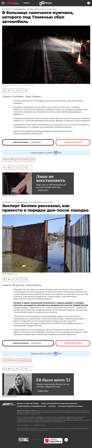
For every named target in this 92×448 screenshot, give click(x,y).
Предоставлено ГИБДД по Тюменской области (18, 85)
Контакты (52, 406)
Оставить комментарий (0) (73, 142)
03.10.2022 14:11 (7, 9)
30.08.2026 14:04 (7, 202)
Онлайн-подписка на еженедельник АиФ (31, 406)
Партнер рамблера (36, 439)
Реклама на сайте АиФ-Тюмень (28, 403)
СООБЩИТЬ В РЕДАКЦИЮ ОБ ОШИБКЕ (70, 406)
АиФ (17, 274)
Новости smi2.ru (9, 195)
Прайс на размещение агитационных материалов (59, 403)
